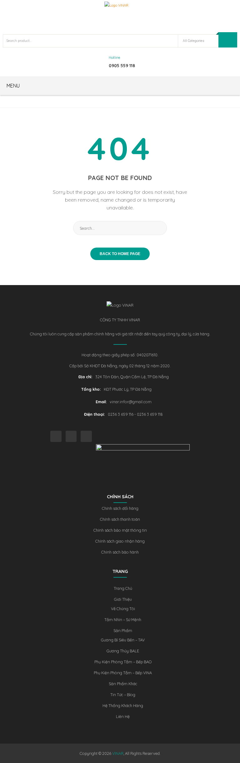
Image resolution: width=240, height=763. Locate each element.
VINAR (117, 753)
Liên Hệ (123, 716)
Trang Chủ (123, 588)
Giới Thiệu (123, 599)
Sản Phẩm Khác (123, 683)
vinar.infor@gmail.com (131, 401)
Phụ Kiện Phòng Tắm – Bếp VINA (123, 672)
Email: (101, 401)
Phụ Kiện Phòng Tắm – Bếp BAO (123, 661)
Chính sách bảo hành (120, 552)
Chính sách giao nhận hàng (120, 541)
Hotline (114, 57)
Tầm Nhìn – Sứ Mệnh (122, 619)
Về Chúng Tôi (123, 608)
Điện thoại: (94, 414)
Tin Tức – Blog (122, 694)
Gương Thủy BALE (123, 650)
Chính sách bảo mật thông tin (120, 530)
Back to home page (120, 254)
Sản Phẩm (122, 630)
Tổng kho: (91, 389)
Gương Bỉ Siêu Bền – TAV (123, 639)
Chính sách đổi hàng (120, 508)
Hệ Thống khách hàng (122, 705)
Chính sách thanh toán (120, 519)
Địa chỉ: (85, 376)
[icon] (56, 436)
